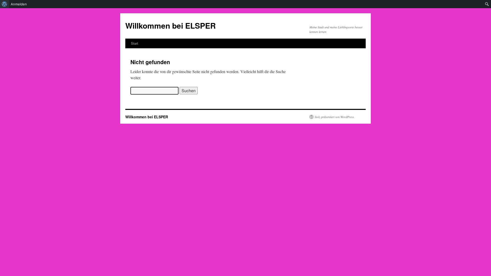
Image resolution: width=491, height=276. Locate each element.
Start (134, 43)
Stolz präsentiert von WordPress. (335, 117)
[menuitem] (4, 4)
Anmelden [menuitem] (19, 4)
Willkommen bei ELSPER (170, 25)
